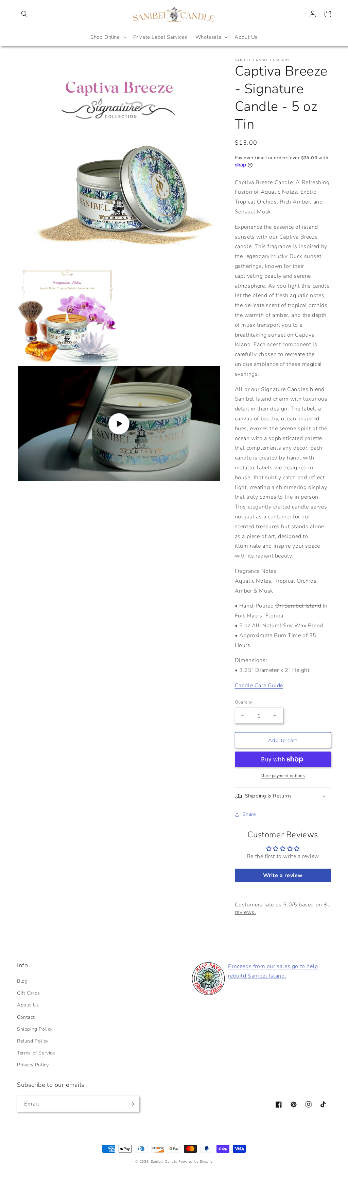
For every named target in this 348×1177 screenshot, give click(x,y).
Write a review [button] (283, 875)
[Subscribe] (131, 1104)
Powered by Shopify (195, 1161)
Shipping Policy (35, 1029)
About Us (28, 1005)
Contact (26, 1017)
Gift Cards (28, 993)
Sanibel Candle (164, 1161)
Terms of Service (36, 1053)
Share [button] (249, 814)
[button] (24, 13)
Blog (22, 981)
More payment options (283, 775)
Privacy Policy (33, 1065)
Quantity (244, 702)
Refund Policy (33, 1041)
